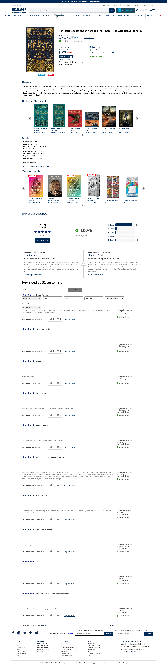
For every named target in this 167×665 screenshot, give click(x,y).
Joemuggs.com (93, 663)
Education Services (43, 649)
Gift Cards (126, 5)
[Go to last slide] (30, 118)
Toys (18, 655)
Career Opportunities (67, 647)
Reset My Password (94, 647)
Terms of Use (103, 663)
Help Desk (91, 643)
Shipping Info (91, 651)
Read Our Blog (65, 653)
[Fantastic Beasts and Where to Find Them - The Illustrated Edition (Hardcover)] (75, 118)
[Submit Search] (112, 10)
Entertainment (21, 653)
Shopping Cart (92, 649)
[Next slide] (137, 118)
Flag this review (69, 319)
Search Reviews (75, 290)
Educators (105, 5)
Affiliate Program (42, 645)
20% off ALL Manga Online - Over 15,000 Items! (85, 2)
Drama (47, 166)
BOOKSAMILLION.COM (81, 663)
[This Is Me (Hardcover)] (55, 186)
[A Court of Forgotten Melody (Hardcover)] (74, 186)
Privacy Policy (123, 663)
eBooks (19, 645)
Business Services (43, 647)
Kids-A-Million (21, 647)
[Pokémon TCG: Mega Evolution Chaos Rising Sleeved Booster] (112, 187)
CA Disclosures (113, 663)
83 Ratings (78, 38)
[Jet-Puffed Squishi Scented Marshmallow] (132, 187)
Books (25, 166)
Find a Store (64, 643)
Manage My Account (94, 645)
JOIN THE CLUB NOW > (131, 651)
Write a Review (89, 38)
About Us (63, 645)
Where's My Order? (94, 653)
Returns (90, 655)
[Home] (18, 10)
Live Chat (69, 634)
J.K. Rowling (64, 35)
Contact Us (64, 651)
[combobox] (72, 10)
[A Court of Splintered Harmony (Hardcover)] (36, 186)
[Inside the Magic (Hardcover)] (126, 118)
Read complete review (32, 275)
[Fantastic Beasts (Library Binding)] (59, 115)
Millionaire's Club (148, 5)
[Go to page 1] (82, 135)
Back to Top (45, 625)
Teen (18, 649)
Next (112, 625)
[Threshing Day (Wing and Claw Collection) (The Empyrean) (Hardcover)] (94, 185)
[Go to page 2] (84, 205)
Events (115, 5)
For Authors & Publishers (68, 649)
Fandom (19, 657)
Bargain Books (21, 651)
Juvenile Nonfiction (36, 166)
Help (136, 5)
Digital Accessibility (66, 655)
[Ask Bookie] (125, 10)
